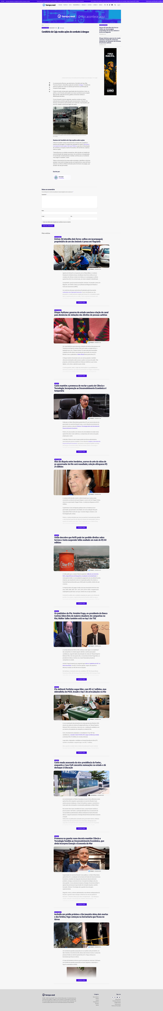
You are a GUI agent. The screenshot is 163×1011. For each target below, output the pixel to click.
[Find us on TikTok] (109, 5)
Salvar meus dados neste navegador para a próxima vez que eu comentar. (57, 222)
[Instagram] (115, 997)
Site (71, 216)
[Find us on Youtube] (112, 5)
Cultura (89, 4)
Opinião (95, 4)
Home (43, 25)
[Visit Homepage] (49, 4)
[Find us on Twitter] (105, 5)
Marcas (100, 4)
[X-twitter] (113, 997)
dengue (81, 85)
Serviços (83, 4)
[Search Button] (115, 4)
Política (65, 4)
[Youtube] (117, 997)
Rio (70, 4)
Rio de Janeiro (47, 25)
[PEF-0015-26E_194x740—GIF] (110, 71)
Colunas (60, 4)
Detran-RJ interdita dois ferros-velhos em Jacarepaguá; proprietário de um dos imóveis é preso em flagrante (109, 30)
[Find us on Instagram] (107, 5)
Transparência (76, 4)
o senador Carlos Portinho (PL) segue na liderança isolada (84, 734)
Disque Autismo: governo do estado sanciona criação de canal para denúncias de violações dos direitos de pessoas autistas (110, 40)
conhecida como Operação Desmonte (72, 292)
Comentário (44, 194)
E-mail (43, 216)
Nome (43, 210)
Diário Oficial (81, 354)
